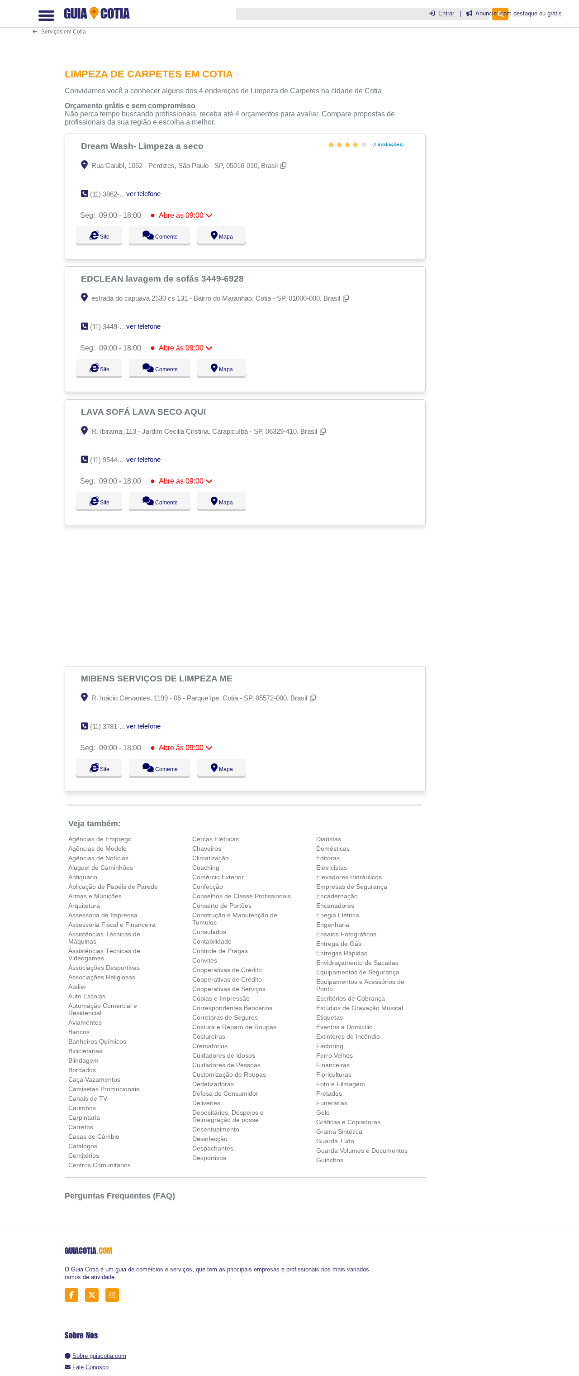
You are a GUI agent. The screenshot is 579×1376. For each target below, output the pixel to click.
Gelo (323, 1112)
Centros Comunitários (99, 1165)
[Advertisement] (248, 595)
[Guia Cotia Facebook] (74, 1295)
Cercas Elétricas (215, 839)
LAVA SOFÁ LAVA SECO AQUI (144, 412)
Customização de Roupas (229, 1074)
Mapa (234, 237)
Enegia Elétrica (337, 915)
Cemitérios (83, 1155)
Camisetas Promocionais (103, 1089)
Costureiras (208, 1036)
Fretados (329, 1093)
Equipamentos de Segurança (357, 972)
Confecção (207, 886)
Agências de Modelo (97, 848)
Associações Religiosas (101, 977)
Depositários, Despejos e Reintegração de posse (228, 1116)
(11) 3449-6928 (112, 327)
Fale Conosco (90, 1367)
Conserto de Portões (222, 905)
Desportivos (209, 1157)
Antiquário (82, 877)
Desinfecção (210, 1138)
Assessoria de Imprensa (103, 915)
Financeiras (333, 1065)
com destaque (518, 13)
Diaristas (328, 839)
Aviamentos (85, 1022)
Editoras (328, 858)
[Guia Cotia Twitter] (94, 1295)
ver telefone (143, 193)
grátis (554, 13)
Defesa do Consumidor (225, 1093)
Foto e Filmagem (340, 1084)
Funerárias (331, 1103)
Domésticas (333, 848)
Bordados (82, 1070)
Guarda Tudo (335, 1141)
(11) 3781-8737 (112, 726)
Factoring (329, 1046)
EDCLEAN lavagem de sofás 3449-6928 (163, 278)
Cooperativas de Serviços (229, 988)
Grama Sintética (339, 1131)
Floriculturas (333, 1074)
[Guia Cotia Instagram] (114, 1295)
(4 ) (387, 144)
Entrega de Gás (338, 943)
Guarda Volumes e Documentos (362, 1150)
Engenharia (332, 924)
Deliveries (206, 1103)
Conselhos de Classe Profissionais (241, 896)
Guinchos (329, 1160)
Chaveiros (206, 848)
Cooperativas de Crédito (227, 969)
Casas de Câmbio (93, 1136)
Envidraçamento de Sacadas (357, 962)
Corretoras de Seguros (225, 1017)
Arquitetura (84, 905)
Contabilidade (212, 941)
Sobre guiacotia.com (99, 1355)
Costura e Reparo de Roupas (234, 1027)
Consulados (209, 931)
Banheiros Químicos (97, 1041)
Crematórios (210, 1046)
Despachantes (212, 1148)
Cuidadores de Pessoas (226, 1065)
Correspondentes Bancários (232, 1008)
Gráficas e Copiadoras (348, 1122)
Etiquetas (329, 1017)
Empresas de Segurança (351, 886)
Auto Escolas (86, 996)
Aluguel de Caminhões (100, 867)
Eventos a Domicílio (344, 1027)
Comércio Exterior (218, 877)
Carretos (80, 1127)
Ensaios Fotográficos (346, 934)
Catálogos (82, 1146)
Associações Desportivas (104, 967)
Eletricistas (331, 867)
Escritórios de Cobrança (350, 998)
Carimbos (82, 1108)
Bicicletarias (85, 1051)
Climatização (210, 858)
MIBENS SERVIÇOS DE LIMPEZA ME (158, 678)
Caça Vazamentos (94, 1079)
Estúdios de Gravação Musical (359, 1008)
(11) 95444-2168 (114, 460)
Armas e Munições (95, 896)
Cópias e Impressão (221, 998)
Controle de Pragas (220, 950)
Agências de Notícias (98, 858)
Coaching (205, 867)
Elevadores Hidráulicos (349, 877)
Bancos (79, 1032)
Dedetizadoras (213, 1084)
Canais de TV (87, 1098)
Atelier (77, 986)
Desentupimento (215, 1129)
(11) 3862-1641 (112, 194)
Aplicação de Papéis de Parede (113, 886)
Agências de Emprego (100, 839)
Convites (204, 960)
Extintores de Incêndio (348, 1036)
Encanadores (335, 905)
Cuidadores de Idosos (223, 1055)
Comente (171, 237)
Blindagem (83, 1060)
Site (103, 237)
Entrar (446, 13)
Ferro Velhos (334, 1055)
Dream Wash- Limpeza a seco (143, 146)
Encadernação (337, 896)
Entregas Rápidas (341, 953)
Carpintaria (84, 1117)
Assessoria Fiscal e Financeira (112, 924)
